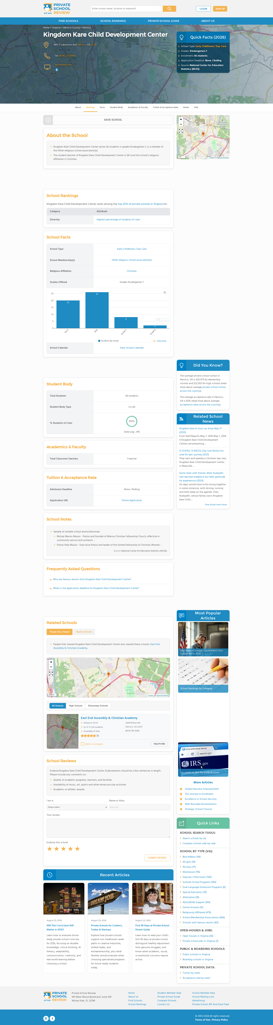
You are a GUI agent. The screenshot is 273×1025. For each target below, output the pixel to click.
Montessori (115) (191, 872)
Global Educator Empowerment (202, 789)
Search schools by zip (194, 838)
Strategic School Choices (198, 809)
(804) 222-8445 (67, 56)
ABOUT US (208, 20)
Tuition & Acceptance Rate (165, 107)
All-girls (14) (189, 862)
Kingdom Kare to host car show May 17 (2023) (200, 430)
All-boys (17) (189, 867)
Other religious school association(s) (132, 260)
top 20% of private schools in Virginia (140, 204)
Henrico (81, 45)
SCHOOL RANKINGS (113, 20)
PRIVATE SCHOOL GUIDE (163, 20)
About (78, 107)
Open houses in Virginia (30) (198, 936)
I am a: (50, 801)
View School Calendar (132, 348)
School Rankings (137, 1004)
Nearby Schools (84, 632)
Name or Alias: (117, 801)
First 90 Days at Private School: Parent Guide (152, 928)
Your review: (53, 815)
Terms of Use (202, 1020)
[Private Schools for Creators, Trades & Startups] (108, 899)
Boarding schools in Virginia (198, 960)
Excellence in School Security (201, 799)
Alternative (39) (191, 897)
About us (133, 997)
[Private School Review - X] (46, 1019)
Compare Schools (166, 1001)
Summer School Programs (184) (199, 882)
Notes (186, 107)
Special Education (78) (195, 892)
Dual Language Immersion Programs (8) (204, 887)
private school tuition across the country (203, 389)
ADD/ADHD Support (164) (196, 902)
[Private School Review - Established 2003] (56, 8)
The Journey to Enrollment (199, 794)
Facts (102, 107)
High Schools (75, 706)
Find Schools (135, 1001)
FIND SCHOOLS (68, 20)
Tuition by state (191, 973)
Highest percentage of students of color (118, 220)
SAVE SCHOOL (113, 120)
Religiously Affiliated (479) (197, 912)
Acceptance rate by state (196, 978)
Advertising (198, 1001)
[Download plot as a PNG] (165, 292)
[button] (50, 849)
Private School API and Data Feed (210, 1004)
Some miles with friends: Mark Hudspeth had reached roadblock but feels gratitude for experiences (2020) (202, 477)
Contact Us (163, 1004)
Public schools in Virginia (196, 955)
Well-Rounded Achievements (201, 804)
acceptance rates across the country (200, 405)
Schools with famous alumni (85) (200, 923)
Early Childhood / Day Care (211, 46)
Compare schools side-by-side (199, 843)
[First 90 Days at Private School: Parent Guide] (152, 899)
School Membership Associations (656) (204, 918)
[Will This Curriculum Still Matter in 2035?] (63, 899)
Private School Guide (168, 997)
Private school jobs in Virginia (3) (200, 941)
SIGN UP (220, 9)
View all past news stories (216, 504)
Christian (132, 271)
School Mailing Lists (203, 997)
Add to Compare (94, 744)
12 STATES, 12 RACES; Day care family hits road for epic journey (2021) (201, 453)
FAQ (196, 107)
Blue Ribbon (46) (192, 857)
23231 (93, 45)
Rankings (90, 107)
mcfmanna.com (63, 65)
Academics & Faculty (138, 107)
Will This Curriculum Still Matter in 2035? (60, 928)
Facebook (52, 1019)
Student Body (116, 107)
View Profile (159, 744)
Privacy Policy (220, 1020)
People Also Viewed (59, 632)
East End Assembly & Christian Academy (109, 718)
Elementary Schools (98, 706)
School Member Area (203, 993)
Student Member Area (169, 993)
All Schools (57, 706)
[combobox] (124, 9)
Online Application (132, 500)
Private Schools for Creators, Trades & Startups (106, 928)
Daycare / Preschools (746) (197, 877)
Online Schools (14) (193, 907)
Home (131, 993)
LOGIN (203, 9)
